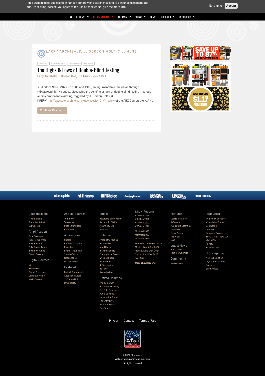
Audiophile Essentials (181, 226)
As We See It (105, 243)
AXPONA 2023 (142, 219)
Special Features (179, 219)
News (153, 17)
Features (42, 63)
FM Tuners (69, 229)
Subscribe (165, 17)
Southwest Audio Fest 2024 (148, 243)
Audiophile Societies (216, 219)
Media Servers (35, 279)
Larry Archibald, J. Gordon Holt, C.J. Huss (63, 76)
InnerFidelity (70, 283)
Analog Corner (107, 283)
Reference (175, 222)
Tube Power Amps (37, 240)
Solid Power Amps (38, 247)
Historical (89, 63)
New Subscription (214, 258)
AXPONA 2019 (142, 226)
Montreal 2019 (142, 238)
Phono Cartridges (72, 226)
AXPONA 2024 (142, 215)
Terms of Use (212, 247)
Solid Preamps (36, 243)
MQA (173, 240)
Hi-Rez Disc (34, 268)
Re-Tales (103, 269)
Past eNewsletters (179, 253)
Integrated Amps (37, 251)
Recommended (101, 17)
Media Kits (211, 240)
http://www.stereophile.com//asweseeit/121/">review (81, 100)
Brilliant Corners (107, 251)
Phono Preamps (37, 254)
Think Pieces (74, 63)
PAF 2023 (140, 258)
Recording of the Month (111, 219)
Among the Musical (109, 240)
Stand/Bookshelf (37, 222)
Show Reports (144, 211)
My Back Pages (107, 258)
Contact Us (211, 226)
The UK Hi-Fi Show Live (217, 236)
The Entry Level (107, 301)
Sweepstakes (177, 263)
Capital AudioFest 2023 (146, 254)
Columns (122, 17)
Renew (209, 265)
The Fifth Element (108, 290)
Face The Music (107, 304)
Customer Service (214, 233)
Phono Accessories (73, 243)
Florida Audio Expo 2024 (147, 251)
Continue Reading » (52, 110)
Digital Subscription (215, 261)
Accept (231, 5)
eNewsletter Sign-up (215, 222)
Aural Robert (106, 247)
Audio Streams (107, 294)
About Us (210, 229)
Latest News (179, 245)
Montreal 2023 (142, 231)
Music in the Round (109, 297)
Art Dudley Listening (109, 286)
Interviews (175, 229)
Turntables (69, 219)
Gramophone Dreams (110, 254)
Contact (129, 320)
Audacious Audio (72, 276)
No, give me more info (112, 6)
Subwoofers (34, 226)
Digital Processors (37, 272)
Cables (67, 240)
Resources (185, 17)
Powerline (69, 247)
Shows (138, 17)
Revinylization (106, 272)
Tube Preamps (36, 236)
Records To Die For (109, 222)
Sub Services (212, 269)
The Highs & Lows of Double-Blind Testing (78, 70)
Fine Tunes (105, 308)
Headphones (70, 258)
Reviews (80, 17)
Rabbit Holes (106, 261)
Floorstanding (35, 219)
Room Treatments (73, 251)
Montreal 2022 (142, 235)
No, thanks (215, 5)
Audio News (176, 249)
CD (30, 265)
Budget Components (74, 272)
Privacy (209, 244)
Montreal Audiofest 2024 (147, 247)
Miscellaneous (71, 261)
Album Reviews (107, 226)
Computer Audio (37, 276)
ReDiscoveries (106, 265)
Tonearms (69, 222)
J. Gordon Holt (57, 63)
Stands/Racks (71, 254)
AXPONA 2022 (142, 222)
